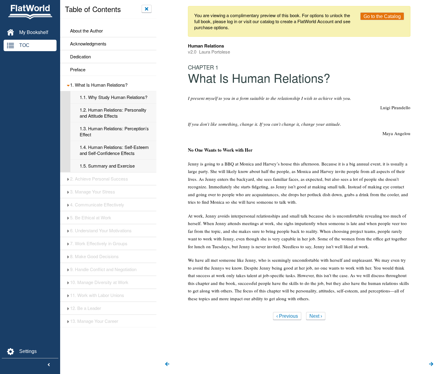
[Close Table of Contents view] (147, 9)
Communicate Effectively (97, 205)
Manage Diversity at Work (99, 282)
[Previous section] (167, 364)
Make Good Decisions (94, 256)
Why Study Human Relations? (113, 97)
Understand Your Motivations (101, 230)
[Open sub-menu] (68, 85)
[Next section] (431, 364)
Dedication (80, 57)
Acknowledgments (88, 44)
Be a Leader (85, 308)
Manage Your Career (94, 321)
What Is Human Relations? (98, 85)
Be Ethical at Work (90, 218)
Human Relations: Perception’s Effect (114, 131)
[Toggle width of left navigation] (49, 365)
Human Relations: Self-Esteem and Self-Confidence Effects (114, 150)
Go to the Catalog (382, 16)
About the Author (86, 31)
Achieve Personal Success (99, 179)
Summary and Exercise (107, 166)
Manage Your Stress (92, 192)
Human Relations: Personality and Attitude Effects (113, 113)
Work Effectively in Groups (98, 243)
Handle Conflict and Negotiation (103, 269)
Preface (77, 69)
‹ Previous (287, 316)
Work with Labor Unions (97, 295)
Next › (315, 316)
